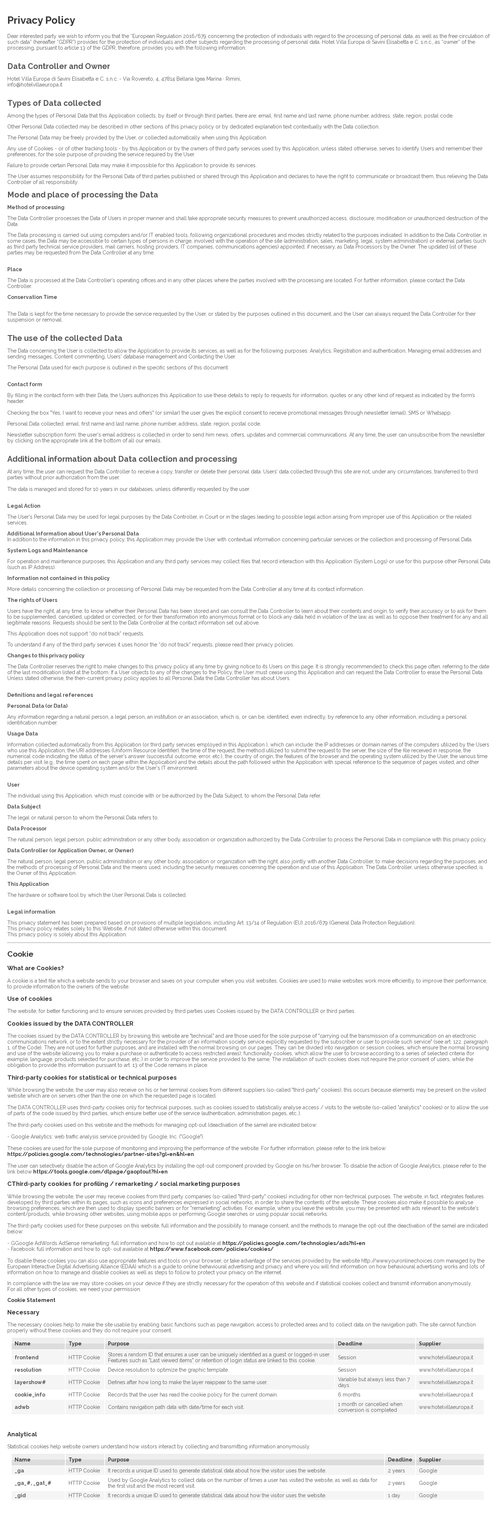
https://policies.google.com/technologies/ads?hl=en (293, 1243)
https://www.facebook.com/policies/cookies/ (212, 1249)
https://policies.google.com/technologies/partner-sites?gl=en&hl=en (100, 1154)
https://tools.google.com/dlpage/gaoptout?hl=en (100, 1172)
